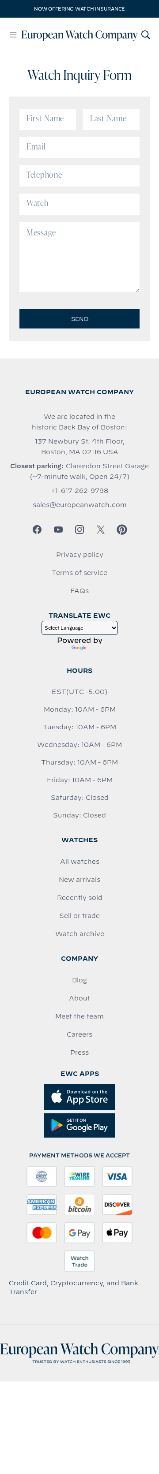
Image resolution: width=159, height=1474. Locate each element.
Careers (79, 1034)
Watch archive (79, 933)
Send (79, 319)
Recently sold (79, 897)
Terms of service (79, 572)
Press (79, 1052)
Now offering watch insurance (79, 8)
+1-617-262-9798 (79, 490)
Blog (79, 980)
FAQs (79, 590)
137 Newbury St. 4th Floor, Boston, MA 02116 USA (80, 446)
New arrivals (79, 879)
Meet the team (79, 1016)
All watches (79, 861)
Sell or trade (79, 915)
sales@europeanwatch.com (80, 504)
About (79, 998)
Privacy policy (79, 554)
